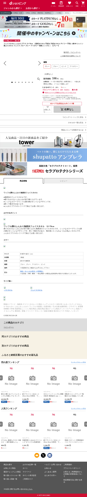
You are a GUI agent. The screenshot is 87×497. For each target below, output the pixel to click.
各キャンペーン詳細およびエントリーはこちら (60, 92)
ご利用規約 (67, 464)
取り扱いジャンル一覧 (12, 475)
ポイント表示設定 (29, 475)
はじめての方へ (50, 475)
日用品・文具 (17, 13)
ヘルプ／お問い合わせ (52, 464)
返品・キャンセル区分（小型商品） (32, 271)
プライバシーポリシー (71, 468)
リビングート (9, 327)
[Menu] (5, 3)
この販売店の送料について (70, 56)
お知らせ (47, 468)
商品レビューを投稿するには (72, 130)
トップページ (5, 13)
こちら (30, 489)
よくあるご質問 (50, 472)
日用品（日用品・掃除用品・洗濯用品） (39, 13)
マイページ (27, 472)
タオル (67, 13)
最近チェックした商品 (12, 472)
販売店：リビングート (72, 52)
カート (25, 468)
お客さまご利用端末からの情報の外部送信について (72, 474)
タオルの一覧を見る (75, 123)
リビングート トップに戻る (73, 117)
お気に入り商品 (10, 468)
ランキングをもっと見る (78, 362)
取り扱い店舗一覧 (10, 479)
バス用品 (58, 13)
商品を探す (8, 464)
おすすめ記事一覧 (29, 464)
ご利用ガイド (28, 479)
